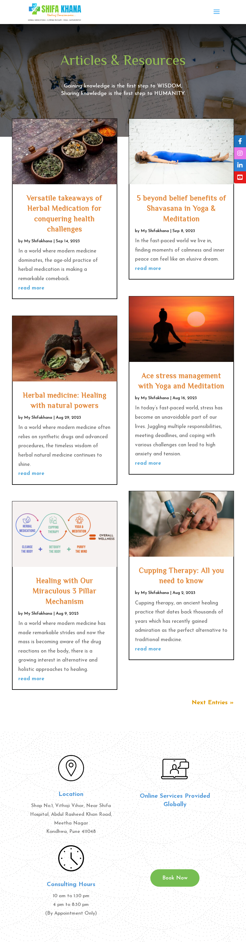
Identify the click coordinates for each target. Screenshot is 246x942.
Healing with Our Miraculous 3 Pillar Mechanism (65, 590)
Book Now (175, 878)
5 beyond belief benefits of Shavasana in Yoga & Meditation (181, 208)
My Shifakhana (38, 241)
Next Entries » (213, 703)
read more (31, 288)
